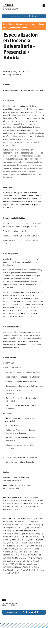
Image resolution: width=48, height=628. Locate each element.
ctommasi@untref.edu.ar (13, 488)
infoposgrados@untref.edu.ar (15, 28)
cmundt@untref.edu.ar (12, 74)
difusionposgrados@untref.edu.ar (29, 24)
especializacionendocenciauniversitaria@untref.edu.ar (25, 90)
